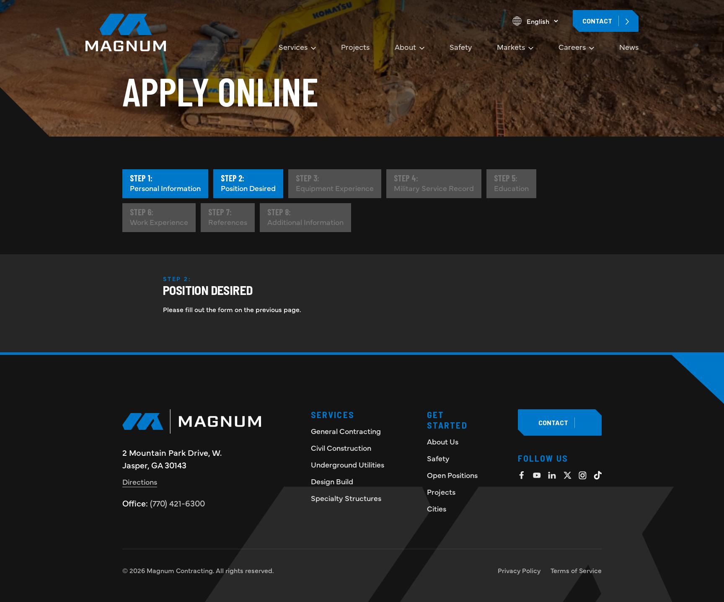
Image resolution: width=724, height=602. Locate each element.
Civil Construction (341, 447)
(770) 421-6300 (177, 503)
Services (293, 46)
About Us (442, 441)
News (629, 46)
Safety (461, 46)
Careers (572, 46)
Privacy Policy (519, 570)
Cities (436, 508)
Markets (511, 46)
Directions (139, 481)
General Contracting (346, 431)
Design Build (332, 481)
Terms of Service (576, 570)
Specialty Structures (346, 498)
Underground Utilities (347, 464)
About (405, 46)
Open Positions (452, 475)
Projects (355, 46)
